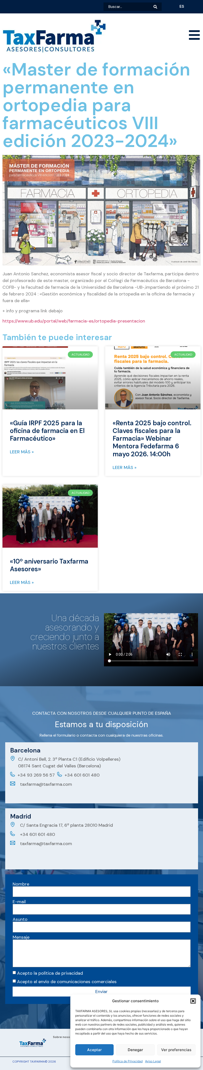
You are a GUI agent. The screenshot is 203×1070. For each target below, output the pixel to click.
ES (181, 6)
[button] (193, 1001)
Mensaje (21, 937)
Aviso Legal (153, 1061)
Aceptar (94, 1049)
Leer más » (22, 452)
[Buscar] (157, 6)
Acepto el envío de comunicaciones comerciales (67, 982)
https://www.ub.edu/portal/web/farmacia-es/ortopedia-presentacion (73, 321)
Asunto (20, 919)
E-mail (19, 901)
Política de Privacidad (127, 1061)
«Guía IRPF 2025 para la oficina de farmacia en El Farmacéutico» (47, 431)
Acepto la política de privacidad (50, 973)
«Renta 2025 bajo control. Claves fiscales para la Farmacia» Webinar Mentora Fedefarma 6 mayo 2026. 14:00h (152, 438)
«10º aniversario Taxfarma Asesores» (49, 565)
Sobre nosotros (64, 1037)
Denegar (135, 1049)
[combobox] (128, 6)
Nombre (21, 884)
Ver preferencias (176, 1049)
